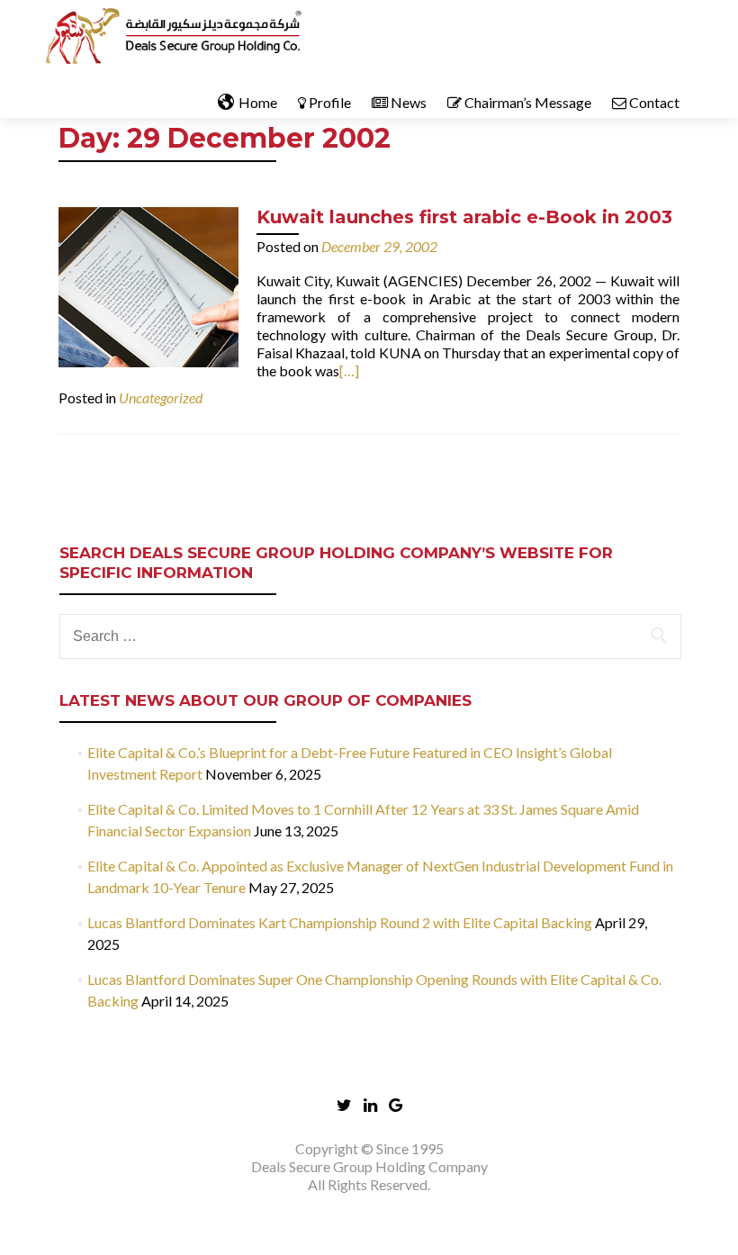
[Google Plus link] (395, 1104)
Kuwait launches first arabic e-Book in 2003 (464, 217)
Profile (330, 102)
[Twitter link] (344, 1104)
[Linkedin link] (370, 1104)
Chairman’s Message (527, 102)
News (409, 102)
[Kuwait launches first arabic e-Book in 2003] (148, 284)
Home (257, 102)
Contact (654, 102)
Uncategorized (160, 397)
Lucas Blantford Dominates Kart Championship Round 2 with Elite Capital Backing (339, 922)
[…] (349, 370)
